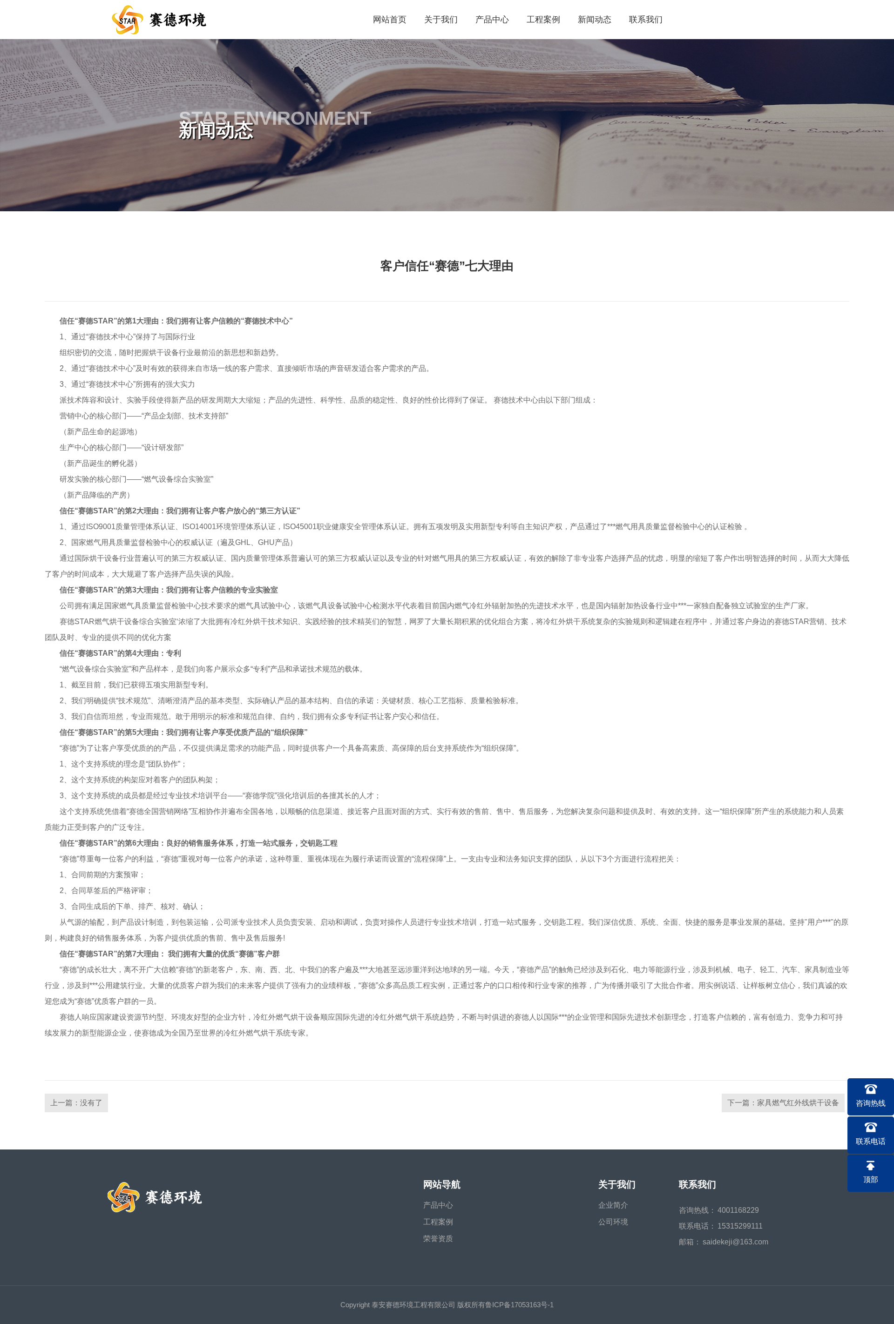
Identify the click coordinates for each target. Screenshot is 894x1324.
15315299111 (740, 1226)
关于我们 (441, 19)
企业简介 (613, 1205)
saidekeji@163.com (735, 1242)
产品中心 (492, 19)
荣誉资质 (438, 1239)
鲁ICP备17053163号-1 (519, 1305)
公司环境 (613, 1222)
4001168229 (738, 1210)
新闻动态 (594, 19)
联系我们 (646, 19)
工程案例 (543, 19)
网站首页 (389, 19)
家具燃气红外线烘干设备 (798, 1103)
